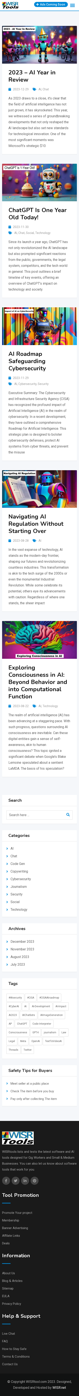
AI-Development (41, 1006)
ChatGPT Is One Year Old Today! (37, 213)
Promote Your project (17, 1213)
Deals (6, 1243)
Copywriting (19, 871)
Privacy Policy (11, 1304)
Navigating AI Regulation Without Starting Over (35, 524)
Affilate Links (11, 1236)
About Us (8, 1273)
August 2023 (20, 957)
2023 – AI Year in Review (32, 76)
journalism (50, 1032)
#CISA (30, 997)
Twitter (28, 1049)
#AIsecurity (15, 997)
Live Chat (8, 1334)
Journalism (19, 887)
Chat (46, 89)
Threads (13, 1049)
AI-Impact (60, 1006)
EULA (5, 1296)
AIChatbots (28, 1015)
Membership (10, 1220)
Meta (23, 1041)
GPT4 (35, 1032)
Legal (12, 1041)
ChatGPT (22, 1023)
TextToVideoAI (53, 1041)
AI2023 (13, 1015)
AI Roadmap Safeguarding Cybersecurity (27, 361)
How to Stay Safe (14, 1349)
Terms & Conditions (16, 1356)
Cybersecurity (27, 384)
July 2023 (18, 964)
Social (30, 233)
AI (40, 89)
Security (43, 384)
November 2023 (22, 949)
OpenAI (35, 1041)
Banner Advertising (15, 1228)
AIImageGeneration (51, 1015)
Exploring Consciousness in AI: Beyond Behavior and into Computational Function (37, 682)
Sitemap (7, 1288)
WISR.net (59, 1388)
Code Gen (18, 864)
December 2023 (22, 942)
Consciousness (18, 1032)
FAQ (5, 1341)
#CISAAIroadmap (49, 997)
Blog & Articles (12, 1281)
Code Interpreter (41, 1023)
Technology (43, 233)
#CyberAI (14, 1006)
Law (64, 1032)
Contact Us (10, 1364)
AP (10, 1023)
